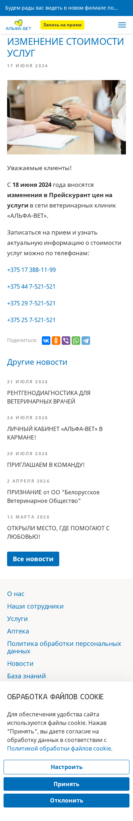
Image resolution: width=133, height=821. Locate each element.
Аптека (18, 631)
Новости (20, 663)
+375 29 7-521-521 (31, 303)
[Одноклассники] (56, 340)
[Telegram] (86, 340)
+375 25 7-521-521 (31, 320)
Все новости (33, 558)
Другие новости (37, 361)
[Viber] (66, 340)
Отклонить (66, 800)
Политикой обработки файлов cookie (59, 748)
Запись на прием (62, 25)
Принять (66, 784)
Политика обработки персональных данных (64, 647)
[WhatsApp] (76, 340)
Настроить (67, 767)
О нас (15, 593)
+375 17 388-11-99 (31, 269)
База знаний (26, 676)
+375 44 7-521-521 (31, 286)
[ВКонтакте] (46, 340)
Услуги (17, 618)
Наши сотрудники (35, 606)
